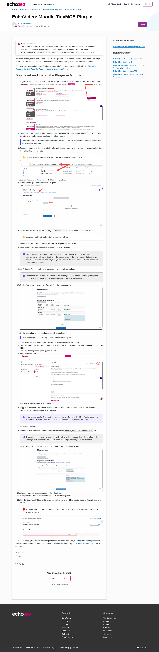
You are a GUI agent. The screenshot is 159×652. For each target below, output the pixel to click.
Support (14, 9)
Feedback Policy (63, 648)
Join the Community (132, 4)
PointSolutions (67, 637)
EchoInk (65, 624)
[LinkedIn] (23, 564)
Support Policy (48, 648)
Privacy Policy (17, 648)
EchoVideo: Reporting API (123, 62)
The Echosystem (109, 618)
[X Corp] (20, 564)
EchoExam (66, 621)
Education (107, 621)
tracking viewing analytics (86, 543)
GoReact (65, 634)
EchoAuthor (66, 618)
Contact (75, 648)
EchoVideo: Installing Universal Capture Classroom (128, 75)
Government (108, 628)
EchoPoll (65, 628)
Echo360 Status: (41, 4)
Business (106, 624)
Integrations (34, 9)
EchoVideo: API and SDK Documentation (128, 59)
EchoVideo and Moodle (73, 9)
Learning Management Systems (51, 9)
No (65, 578)
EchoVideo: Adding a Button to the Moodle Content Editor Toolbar (129, 66)
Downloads (107, 637)
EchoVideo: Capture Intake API (125, 71)
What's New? (116, 4)
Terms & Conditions (32, 648)
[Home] (16, 4)
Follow (142, 25)
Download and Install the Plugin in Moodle (129, 47)
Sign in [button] (147, 4)
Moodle (18, 556)
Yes (53, 578)
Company (107, 634)
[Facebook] (16, 564)
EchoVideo (23, 9)
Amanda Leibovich (25, 23)
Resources (107, 631)
